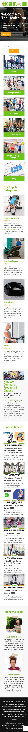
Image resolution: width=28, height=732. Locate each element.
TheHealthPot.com (14, 400)
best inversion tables (10, 229)
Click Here (5, 34)
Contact (20, 728)
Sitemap (14, 719)
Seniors (6, 345)
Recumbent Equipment (12, 261)
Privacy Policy (6, 725)
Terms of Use (15, 725)
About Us (24, 725)
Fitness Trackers (9, 302)
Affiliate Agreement (11, 728)
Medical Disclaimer (10, 723)
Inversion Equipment (11, 218)
